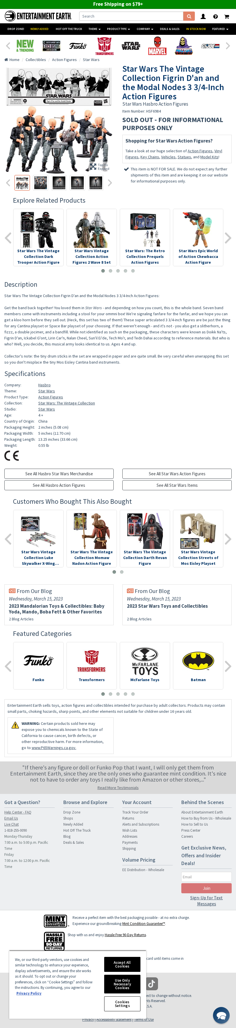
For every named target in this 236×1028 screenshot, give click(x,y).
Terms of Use (144, 1019)
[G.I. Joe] (210, 45)
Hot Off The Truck (69, 29)
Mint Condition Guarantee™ (143, 923)
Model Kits (209, 156)
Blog (67, 836)
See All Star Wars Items (177, 485)
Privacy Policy (28, 993)
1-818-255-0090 (15, 830)
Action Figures (200, 150)
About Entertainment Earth (202, 812)
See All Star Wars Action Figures (177, 473)
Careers (187, 836)
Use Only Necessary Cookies (122, 984)
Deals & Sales (170, 29)
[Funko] (78, 45)
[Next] (228, 45)
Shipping (129, 848)
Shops (68, 818)
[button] (221, 1015)
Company (144, 29)
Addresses (129, 836)
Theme (93, 29)
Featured (219, 29)
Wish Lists (129, 830)
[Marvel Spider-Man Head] (157, 45)
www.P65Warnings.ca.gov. (54, 747)
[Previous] (7, 45)
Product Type (117, 29)
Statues (184, 156)
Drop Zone (71, 812)
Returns (128, 818)
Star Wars (46, 391)
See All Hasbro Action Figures (59, 485)
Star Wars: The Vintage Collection (66, 403)
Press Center (190, 830)
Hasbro (44, 384)
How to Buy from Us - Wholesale (206, 818)
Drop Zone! (15, 29)
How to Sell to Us (194, 824)
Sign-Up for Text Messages (206, 901)
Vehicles (168, 156)
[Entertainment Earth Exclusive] (51, 45)
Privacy (88, 1019)
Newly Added (40, 29)
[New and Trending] (25, 45)
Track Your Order (135, 812)
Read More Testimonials (118, 787)
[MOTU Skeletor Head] (184, 45)
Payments (130, 842)
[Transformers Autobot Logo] (104, 45)
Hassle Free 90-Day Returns (125, 934)
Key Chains (149, 156)
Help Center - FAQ (17, 812)
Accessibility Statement (114, 1019)
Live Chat (11, 824)
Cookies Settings (122, 1004)
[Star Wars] (131, 45)
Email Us (11, 818)
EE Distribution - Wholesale (143, 869)
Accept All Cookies (122, 964)
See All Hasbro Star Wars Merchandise (59, 473)
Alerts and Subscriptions (140, 824)
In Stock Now (196, 29)
